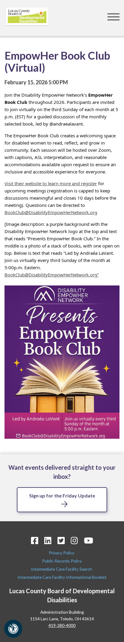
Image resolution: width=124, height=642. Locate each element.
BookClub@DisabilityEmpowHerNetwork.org (51, 212)
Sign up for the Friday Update (62, 495)
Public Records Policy (62, 560)
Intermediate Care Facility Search (62, 569)
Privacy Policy (62, 552)
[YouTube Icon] (88, 540)
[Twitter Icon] (61, 540)
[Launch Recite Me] (13, 629)
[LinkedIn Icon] (47, 540)
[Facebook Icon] (34, 540)
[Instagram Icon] (74, 540)
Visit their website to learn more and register (51, 183)
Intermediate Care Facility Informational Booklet (62, 577)
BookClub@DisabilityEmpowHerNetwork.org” (52, 275)
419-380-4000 (62, 625)
